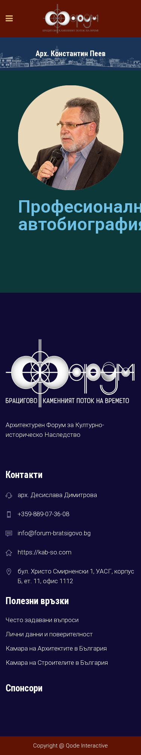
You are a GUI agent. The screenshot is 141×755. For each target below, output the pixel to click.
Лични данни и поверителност (49, 634)
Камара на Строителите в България (57, 662)
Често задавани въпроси (42, 620)
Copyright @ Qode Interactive (70, 745)
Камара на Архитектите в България (56, 648)
